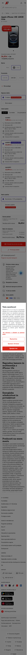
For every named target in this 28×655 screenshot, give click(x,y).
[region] (13, 327)
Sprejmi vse (13, 348)
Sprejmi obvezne (13, 344)
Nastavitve (13, 339)
